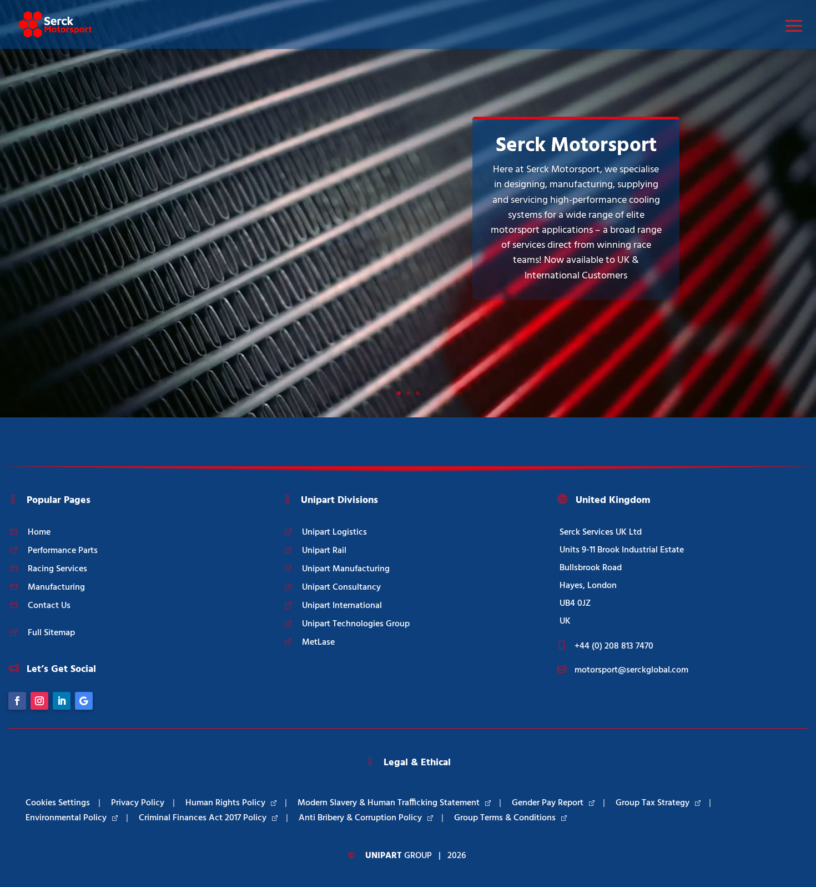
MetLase (318, 642)
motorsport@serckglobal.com (631, 670)
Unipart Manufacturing (346, 569)
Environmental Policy (66, 818)
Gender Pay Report (547, 803)
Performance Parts (63, 551)
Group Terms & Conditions (505, 818)
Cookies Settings (58, 803)
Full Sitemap (51, 633)
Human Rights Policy (225, 803)
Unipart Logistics (334, 532)
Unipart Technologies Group (356, 624)
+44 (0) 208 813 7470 (614, 646)
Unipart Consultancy (341, 587)
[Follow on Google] (84, 701)
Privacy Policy (137, 803)
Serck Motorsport (576, 145)
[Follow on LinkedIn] (61, 701)
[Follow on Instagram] (39, 701)
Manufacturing (56, 587)
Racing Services (57, 569)
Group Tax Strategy (652, 803)
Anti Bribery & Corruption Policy (360, 818)
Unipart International (342, 606)
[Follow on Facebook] (17, 701)
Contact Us (49, 606)
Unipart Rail (324, 551)
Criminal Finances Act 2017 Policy (202, 818)
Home (39, 532)
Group (398, 856)
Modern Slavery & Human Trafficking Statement (389, 803)
